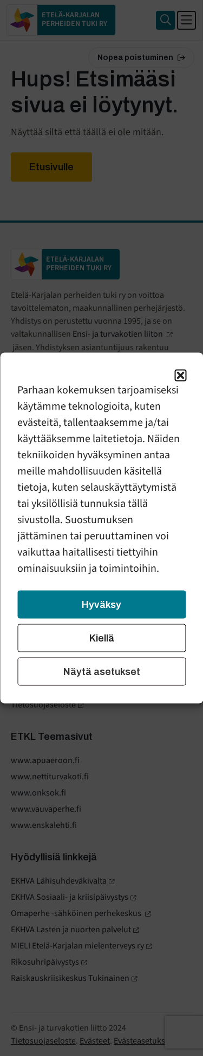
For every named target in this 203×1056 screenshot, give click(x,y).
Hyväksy (101, 604)
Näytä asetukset (101, 671)
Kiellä (101, 638)
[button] (180, 375)
